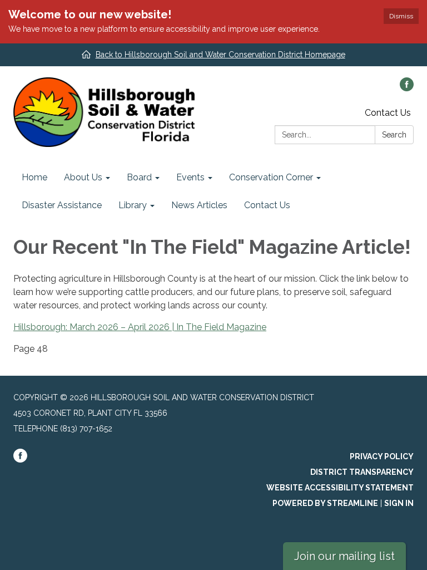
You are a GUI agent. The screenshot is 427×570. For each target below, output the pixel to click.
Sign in (399, 503)
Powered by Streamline (325, 503)
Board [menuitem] (139, 177)
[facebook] (407, 88)
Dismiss (401, 16)
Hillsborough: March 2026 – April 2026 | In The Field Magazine (139, 327)
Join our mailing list (344, 556)
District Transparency (362, 472)
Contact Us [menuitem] (267, 205)
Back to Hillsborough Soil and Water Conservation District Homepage (220, 54)
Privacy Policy (382, 456)
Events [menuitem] (190, 177)
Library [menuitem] (132, 205)
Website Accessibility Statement (340, 487)
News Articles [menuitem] (199, 205)
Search (394, 134)
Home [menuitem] (34, 177)
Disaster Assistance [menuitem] (62, 205)
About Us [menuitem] (83, 177)
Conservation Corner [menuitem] (271, 177)
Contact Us (388, 112)
